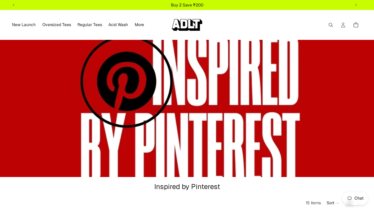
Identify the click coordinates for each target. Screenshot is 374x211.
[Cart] (355, 24)
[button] (333, 203)
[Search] (330, 24)
